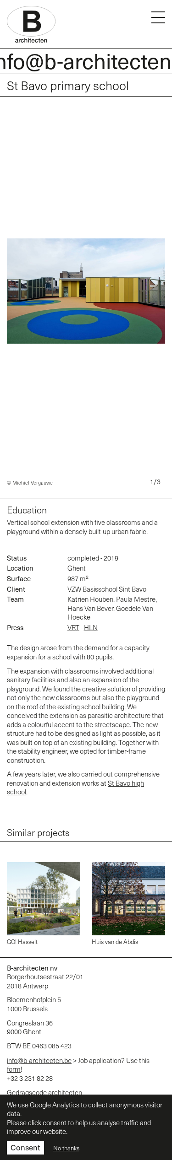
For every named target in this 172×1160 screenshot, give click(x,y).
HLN (91, 627)
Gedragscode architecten (44, 1092)
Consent (25, 1147)
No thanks (66, 1148)
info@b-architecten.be (39, 1060)
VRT (73, 627)
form (14, 1069)
